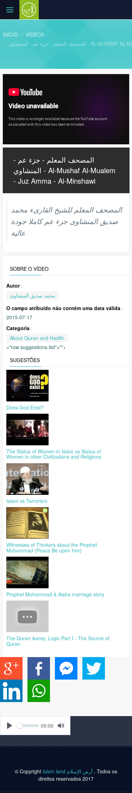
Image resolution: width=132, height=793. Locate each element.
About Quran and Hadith (37, 337)
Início (10, 34)
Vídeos (35, 34)
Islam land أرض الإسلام (68, 771)
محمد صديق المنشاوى (32, 295)
